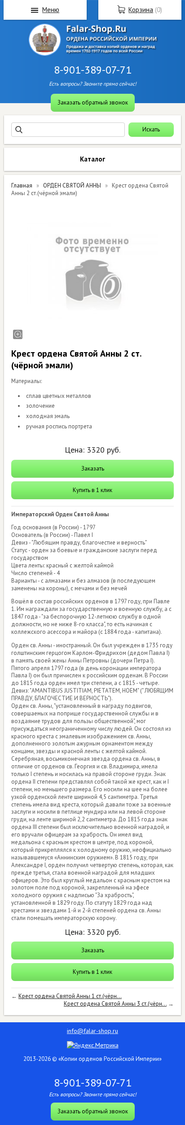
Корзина (140, 9)
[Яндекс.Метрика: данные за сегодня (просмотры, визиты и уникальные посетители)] (93, 1045)
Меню (50, 9)
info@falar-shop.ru (92, 1031)
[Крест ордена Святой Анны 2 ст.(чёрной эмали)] (92, 271)
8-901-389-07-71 (93, 70)
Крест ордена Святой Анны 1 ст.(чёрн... (70, 996)
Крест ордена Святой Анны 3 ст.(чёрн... (115, 1003)
